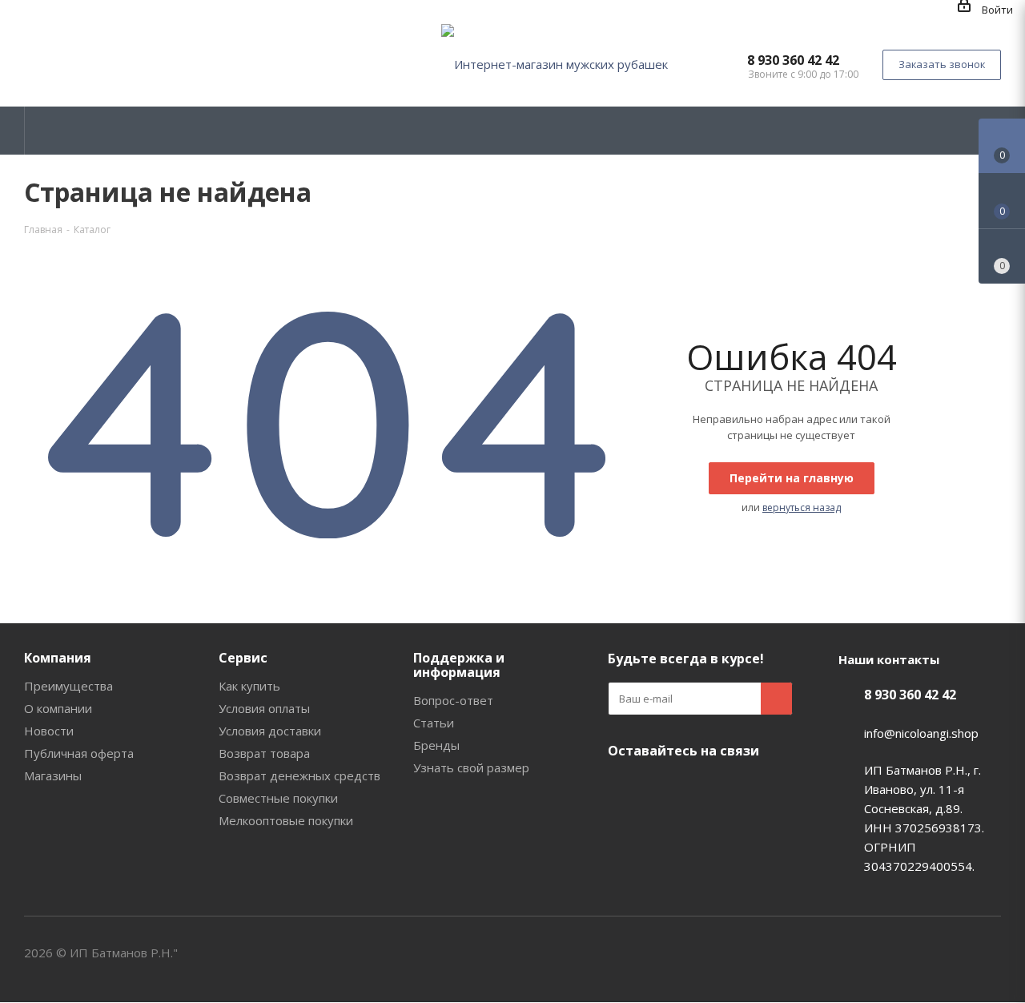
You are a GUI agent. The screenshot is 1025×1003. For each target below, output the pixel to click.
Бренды (436, 745)
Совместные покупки (278, 798)
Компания (57, 658)
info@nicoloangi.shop (921, 733)
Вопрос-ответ (453, 700)
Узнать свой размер (471, 767)
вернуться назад (801, 507)
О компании (58, 708)
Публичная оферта (79, 753)
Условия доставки (270, 731)
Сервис (243, 658)
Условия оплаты (264, 708)
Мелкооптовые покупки (286, 820)
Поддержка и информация (458, 665)
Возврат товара (264, 753)
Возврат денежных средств (299, 775)
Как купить (249, 686)
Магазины (53, 775)
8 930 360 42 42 (793, 60)
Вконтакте (624, 788)
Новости (49, 731)
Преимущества (68, 686)
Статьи (433, 723)
